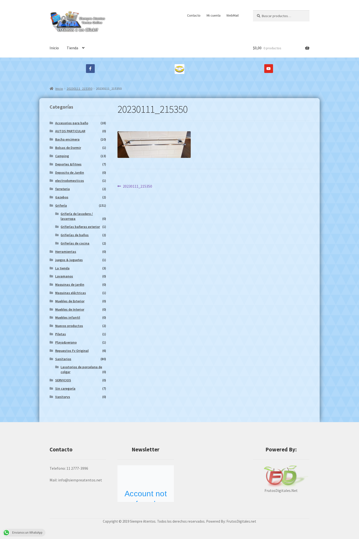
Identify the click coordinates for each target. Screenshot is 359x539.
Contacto (194, 15)
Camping (62, 156)
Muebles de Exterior (69, 301)
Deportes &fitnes (68, 164)
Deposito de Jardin (69, 172)
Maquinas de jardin (69, 284)
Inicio (54, 47)
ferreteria (62, 189)
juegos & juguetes (69, 260)
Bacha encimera (67, 139)
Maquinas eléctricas (70, 293)
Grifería (61, 205)
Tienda (72, 47)
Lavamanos (64, 276)
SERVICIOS (63, 380)
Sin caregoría (65, 388)
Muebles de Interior (69, 309)
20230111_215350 (79, 88)
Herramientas (65, 251)
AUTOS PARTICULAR (70, 131)
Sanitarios (63, 359)
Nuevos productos (69, 326)
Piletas (60, 334)
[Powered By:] (281, 476)
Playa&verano (66, 342)
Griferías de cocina (75, 243)
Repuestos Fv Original (72, 350)
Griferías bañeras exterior (80, 226)
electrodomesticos (69, 180)
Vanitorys (62, 397)
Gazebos (61, 197)
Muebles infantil (67, 317)
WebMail (232, 15)
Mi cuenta (214, 15)
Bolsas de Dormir (68, 147)
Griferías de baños (75, 235)
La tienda (62, 268)
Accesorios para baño (71, 123)
